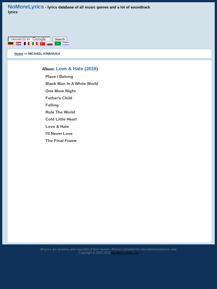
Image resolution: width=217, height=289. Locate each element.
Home (18, 53)
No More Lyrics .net (124, 252)
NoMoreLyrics (26, 7)
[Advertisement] (108, 25)
